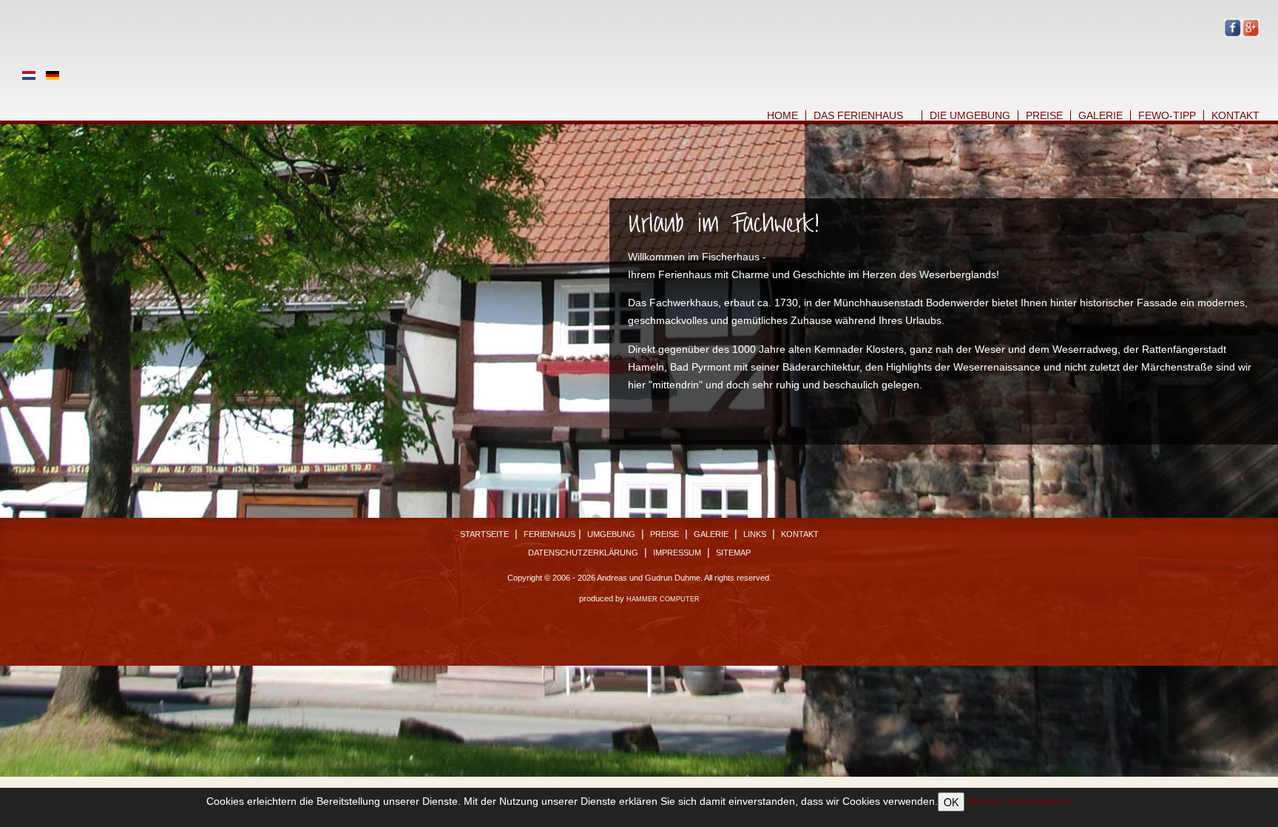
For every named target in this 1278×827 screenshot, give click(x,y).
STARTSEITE (484, 534)
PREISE (664, 534)
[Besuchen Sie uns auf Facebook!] (1233, 27)
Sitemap (733, 552)
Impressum (677, 552)
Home (782, 115)
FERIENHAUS (549, 534)
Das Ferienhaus (858, 115)
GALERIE (711, 534)
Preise (1044, 115)
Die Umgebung (970, 115)
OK (951, 801)
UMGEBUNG (611, 534)
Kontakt (1235, 115)
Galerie (1100, 115)
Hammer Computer (663, 599)
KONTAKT (800, 534)
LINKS (754, 534)
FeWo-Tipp (1167, 115)
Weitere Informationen (1019, 801)
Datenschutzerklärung (583, 552)
